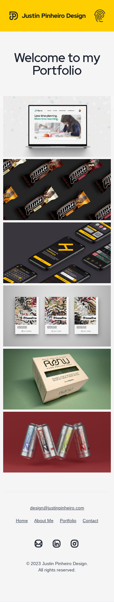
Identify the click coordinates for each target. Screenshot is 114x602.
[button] (100, 15)
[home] (44, 16)
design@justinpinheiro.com (57, 507)
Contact (90, 520)
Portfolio (68, 520)
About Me (44, 520)
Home (22, 520)
